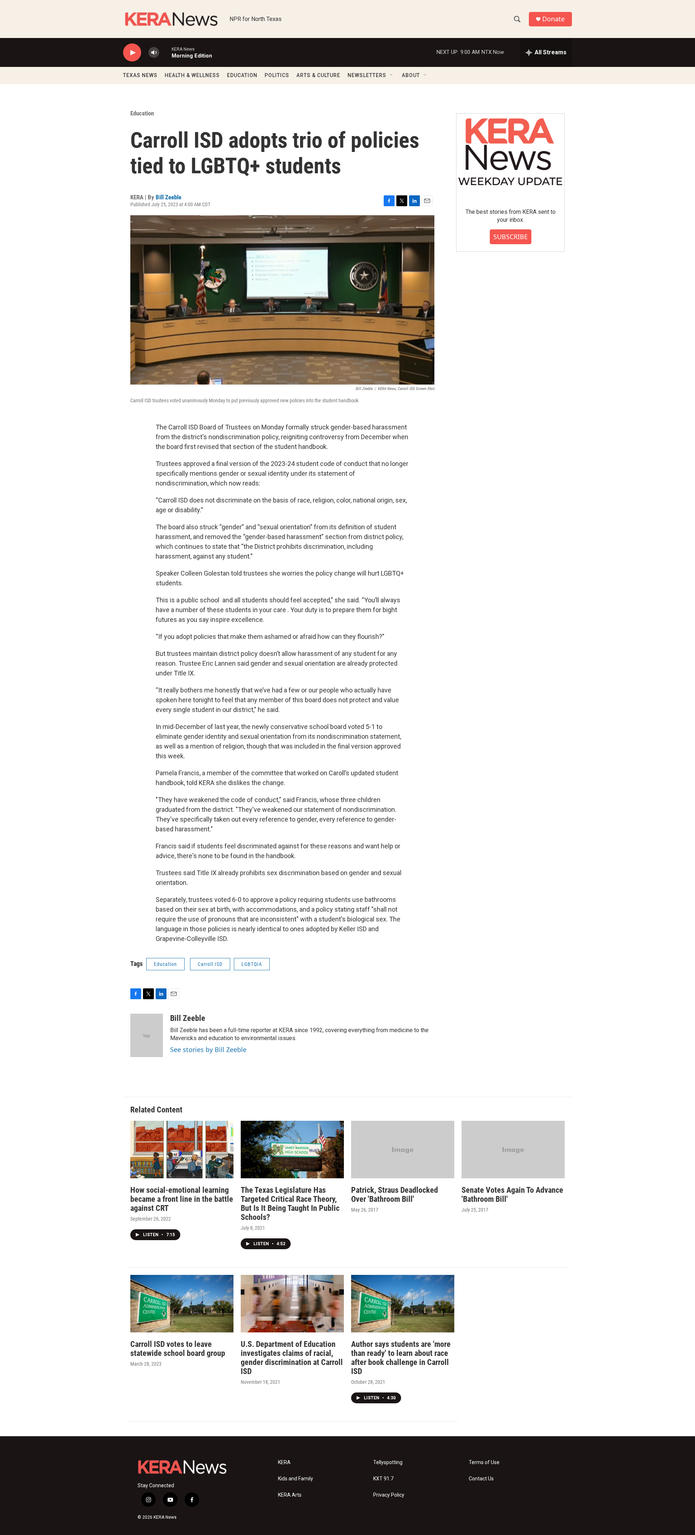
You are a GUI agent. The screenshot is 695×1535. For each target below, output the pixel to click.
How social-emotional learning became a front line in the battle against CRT (181, 1199)
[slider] (165, 52)
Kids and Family (295, 1478)
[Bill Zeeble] (146, 1035)
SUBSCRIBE (510, 236)
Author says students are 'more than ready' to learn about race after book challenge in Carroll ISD (401, 1358)
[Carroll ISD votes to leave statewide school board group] (181, 1303)
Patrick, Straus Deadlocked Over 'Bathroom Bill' (394, 1195)
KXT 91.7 (383, 1478)
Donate (553, 19)
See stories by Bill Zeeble (208, 1049)
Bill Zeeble (168, 197)
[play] (132, 52)
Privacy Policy (388, 1495)
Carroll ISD (210, 964)
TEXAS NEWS (140, 75)
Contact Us (481, 1478)
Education (142, 113)
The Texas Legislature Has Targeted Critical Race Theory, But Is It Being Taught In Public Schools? (290, 1204)
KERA (284, 1462)
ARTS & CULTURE (318, 75)
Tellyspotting (388, 1462)
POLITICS (277, 75)
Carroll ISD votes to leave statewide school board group (177, 1349)
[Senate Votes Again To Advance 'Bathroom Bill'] (513, 1149)
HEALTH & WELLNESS (192, 75)
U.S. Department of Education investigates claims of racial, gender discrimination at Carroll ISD (292, 1358)
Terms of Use (484, 1462)
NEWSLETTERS (367, 75)
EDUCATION (242, 75)
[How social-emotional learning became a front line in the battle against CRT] (181, 1149)
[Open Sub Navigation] (392, 75)
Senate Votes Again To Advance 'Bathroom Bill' (512, 1195)
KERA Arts (290, 1495)
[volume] (154, 52)
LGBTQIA (251, 964)
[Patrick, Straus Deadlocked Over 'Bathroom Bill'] (402, 1149)
